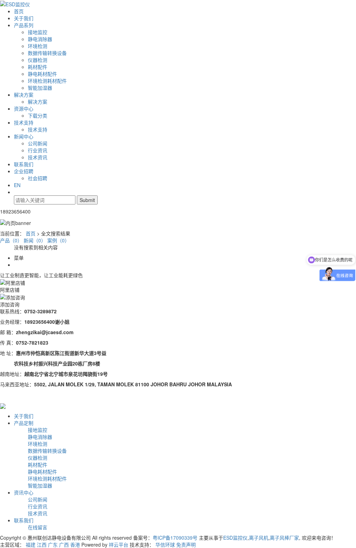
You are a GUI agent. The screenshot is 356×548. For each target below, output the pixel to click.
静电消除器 (40, 38)
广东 (53, 544)
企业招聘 (23, 171)
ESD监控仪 (235, 537)
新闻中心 (23, 136)
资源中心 (23, 108)
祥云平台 (118, 544)
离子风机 (258, 537)
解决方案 (23, 94)
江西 (42, 544)
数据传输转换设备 (47, 52)
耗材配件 (37, 66)
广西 (64, 544)
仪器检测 (37, 59)
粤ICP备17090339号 (175, 537)
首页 (19, 11)
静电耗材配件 (42, 73)
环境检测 (37, 45)
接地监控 (37, 32)
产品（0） (11, 240)
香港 (75, 544)
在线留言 (37, 527)
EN (17, 185)
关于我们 (23, 18)
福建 (30, 544)
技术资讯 (37, 157)
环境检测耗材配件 (47, 80)
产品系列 (23, 25)
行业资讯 (37, 150)
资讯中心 (23, 492)
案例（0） (58, 240)
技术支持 (23, 122)
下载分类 (37, 115)
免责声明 (186, 544)
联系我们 (23, 164)
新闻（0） (35, 240)
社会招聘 (37, 178)
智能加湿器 (40, 87)
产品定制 (23, 422)
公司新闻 (37, 143)
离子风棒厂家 (284, 537)
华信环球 (165, 544)
